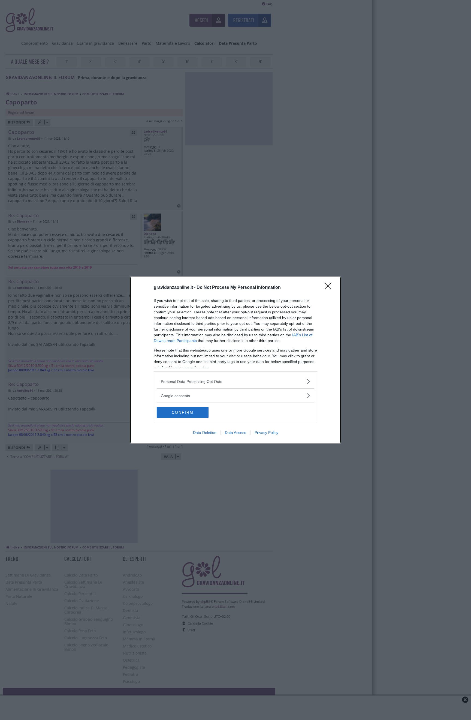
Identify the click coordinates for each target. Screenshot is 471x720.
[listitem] (235, 381)
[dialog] (235, 360)
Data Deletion (204, 432)
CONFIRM (183, 412)
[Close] (330, 288)
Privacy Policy (266, 432)
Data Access (235, 432)
